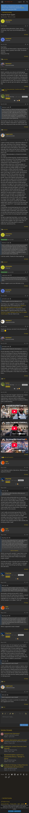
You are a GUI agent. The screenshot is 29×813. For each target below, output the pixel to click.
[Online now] (4, 97)
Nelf (5, 760)
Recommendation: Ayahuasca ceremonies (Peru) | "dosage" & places (14, 756)
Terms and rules (5, 804)
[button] (2, 713)
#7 (27, 272)
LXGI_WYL (6, 735)
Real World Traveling (14, 735)
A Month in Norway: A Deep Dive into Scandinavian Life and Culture (16, 766)
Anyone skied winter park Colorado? (15, 740)
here (22, 7)
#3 (27, 69)
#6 (27, 239)
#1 (27, 26)
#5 (27, 140)
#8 (27, 295)
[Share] (25, 26)
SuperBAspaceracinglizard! (10, 741)
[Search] (27, 1)
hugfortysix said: (6, 275)
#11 (27, 392)
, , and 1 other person (14, 90)
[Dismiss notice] (26, 6)
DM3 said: (4, 490)
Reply (26, 34)
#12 (27, 467)
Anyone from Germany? (12, 733)
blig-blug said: (5, 537)
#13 (27, 487)
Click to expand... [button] (15, 550)
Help (19, 804)
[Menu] (2, 1)
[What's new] (23, 1)
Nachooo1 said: (5, 107)
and (8, 457)
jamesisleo (4, 17)
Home (22, 804)
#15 (27, 582)
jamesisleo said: (5, 298)
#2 (27, 44)
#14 (27, 534)
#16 (27, 612)
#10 (27, 343)
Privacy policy (13, 804)
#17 (27, 642)
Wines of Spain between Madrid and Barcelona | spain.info (13, 307)
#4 (27, 104)
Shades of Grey (6, 801)
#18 (27, 691)
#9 (27, 326)
